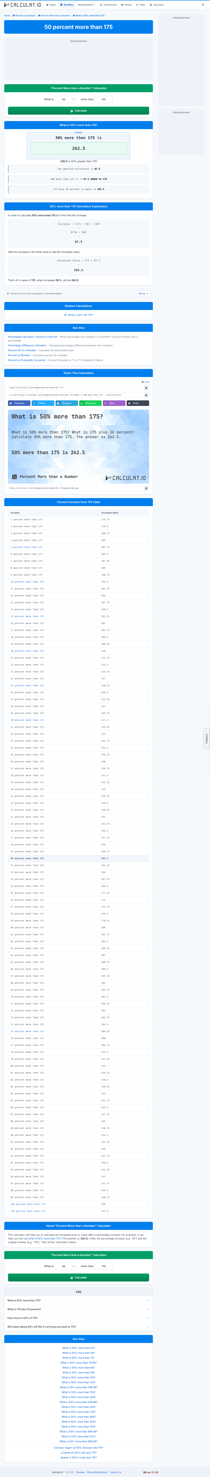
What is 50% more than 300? (79, 1406)
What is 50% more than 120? (78, 1382)
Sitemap (80, 1472)
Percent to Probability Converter (26, 360)
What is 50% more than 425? (79, 1421)
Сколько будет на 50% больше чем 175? (78, 1447)
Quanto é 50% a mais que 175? (79, 1457)
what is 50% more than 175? (44, 1238)
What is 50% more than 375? (78, 1411)
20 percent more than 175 (27, 651)
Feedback (206, 739)
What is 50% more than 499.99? (78, 1431)
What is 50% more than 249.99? (78, 1402)
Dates (53, 4)
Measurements (85, 4)
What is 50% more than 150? (78, 1392)
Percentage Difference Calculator (27, 345)
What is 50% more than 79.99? (79, 1362)
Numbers (69, 4)
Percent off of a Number (22, 350)
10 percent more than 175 (27, 582)
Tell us (142, 293)
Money (128, 4)
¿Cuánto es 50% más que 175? (79, 1452)
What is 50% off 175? (80, 314)
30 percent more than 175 (27, 720)
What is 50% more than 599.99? (78, 1441)
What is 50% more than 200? (79, 1397)
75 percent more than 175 (27, 1031)
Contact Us (115, 1472)
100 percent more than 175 (28, 1204)
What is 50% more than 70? (78, 1357)
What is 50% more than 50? (78, 1347)
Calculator (158, 4)
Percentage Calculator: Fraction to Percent (32, 336)
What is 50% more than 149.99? (78, 1387)
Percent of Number (19, 355)
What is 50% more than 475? (78, 1426)
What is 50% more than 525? (79, 1436)
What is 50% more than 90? (78, 1372)
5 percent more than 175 (26, 547)
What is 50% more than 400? (79, 1416)
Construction (110, 4)
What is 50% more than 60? (78, 1352)
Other (142, 4)
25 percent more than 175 (27, 685)
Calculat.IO (57, 1472)
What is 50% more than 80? (78, 1367)
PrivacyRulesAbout (97, 1472)
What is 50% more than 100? (78, 1377)
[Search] (203, 4)
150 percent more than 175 (28, 1211)
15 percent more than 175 (27, 616)
